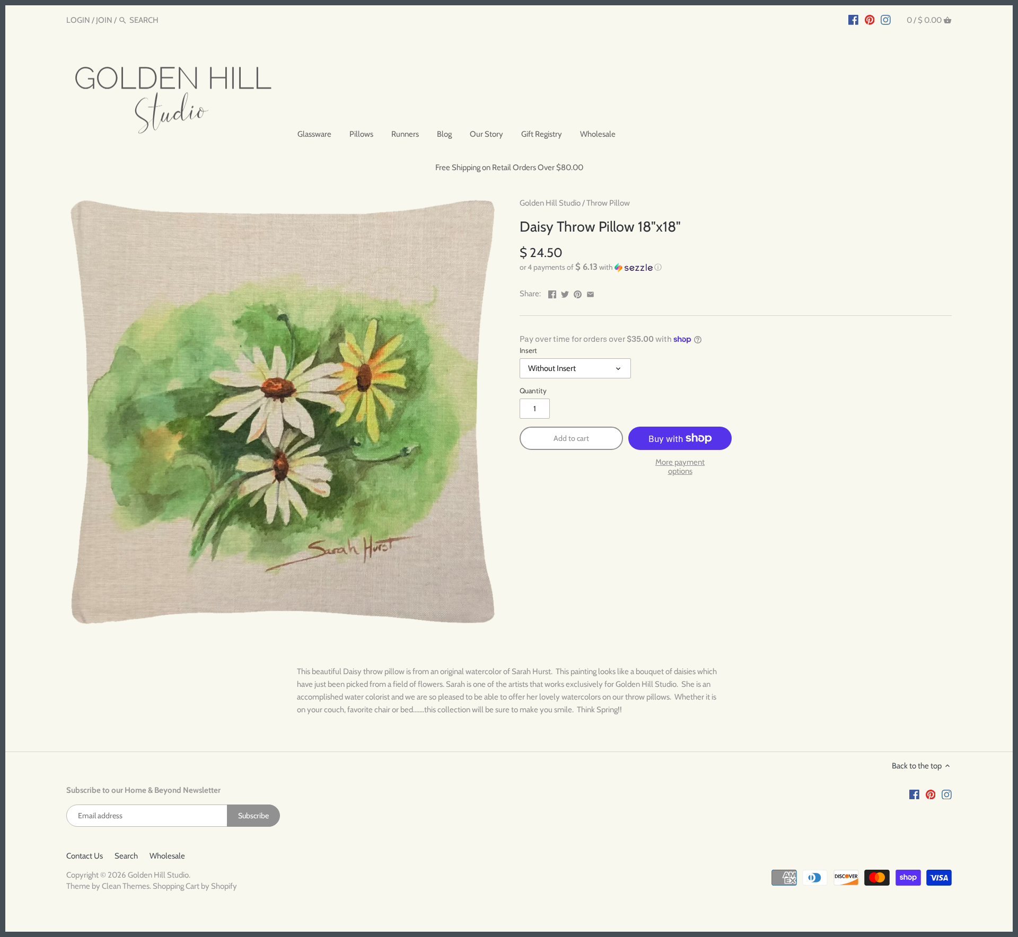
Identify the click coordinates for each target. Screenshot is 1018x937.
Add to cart (571, 438)
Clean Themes (126, 886)
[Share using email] (590, 292)
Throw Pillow (608, 203)
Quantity (533, 390)
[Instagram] (886, 20)
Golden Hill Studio (550, 203)
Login (78, 20)
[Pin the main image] (578, 292)
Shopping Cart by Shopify (195, 886)
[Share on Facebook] (552, 292)
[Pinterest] (870, 20)
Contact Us (84, 856)
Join (104, 20)
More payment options (680, 466)
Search (126, 856)
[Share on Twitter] (565, 292)
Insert (528, 350)
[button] (736, 267)
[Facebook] (853, 20)
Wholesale (167, 856)
